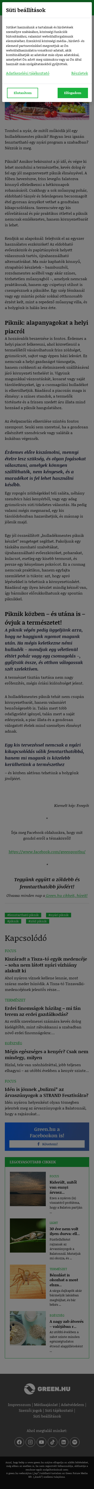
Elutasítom (23, 92)
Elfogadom (72, 92)
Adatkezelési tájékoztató (27, 73)
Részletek (79, 73)
